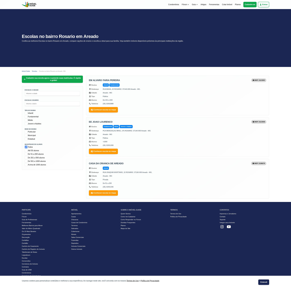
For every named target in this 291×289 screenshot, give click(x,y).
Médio (30, 120)
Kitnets (73, 234)
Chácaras (74, 219)
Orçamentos (26, 234)
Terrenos (74, 225)
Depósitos (74, 243)
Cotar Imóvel (227, 4)
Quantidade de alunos (33, 144)
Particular (32, 132)
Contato (222, 217)
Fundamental (33, 117)
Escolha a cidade (31, 90)
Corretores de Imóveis (30, 264)
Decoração (26, 237)
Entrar (265, 4)
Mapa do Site (125, 228)
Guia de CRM (27, 270)
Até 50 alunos (33, 150)
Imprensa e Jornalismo (228, 214)
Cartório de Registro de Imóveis (33, 249)
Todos (30, 147)
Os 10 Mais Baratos (29, 231)
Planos (238, 4)
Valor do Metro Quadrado (31, 228)
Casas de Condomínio (79, 222)
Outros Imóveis (76, 249)
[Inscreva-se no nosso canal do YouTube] (229, 227)
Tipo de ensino (30, 110)
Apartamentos (76, 214)
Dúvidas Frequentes (128, 222)
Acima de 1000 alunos (37, 165)
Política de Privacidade (150, 281)
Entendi (263, 282)
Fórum (184, 4)
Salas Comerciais (77, 237)
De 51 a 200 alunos (36, 154)
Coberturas (75, 231)
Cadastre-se (250, 4)
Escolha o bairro (32, 100)
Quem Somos (126, 214)
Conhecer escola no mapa (104, 110)
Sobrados (74, 228)
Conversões (26, 261)
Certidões (25, 240)
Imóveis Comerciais (78, 246)
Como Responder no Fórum (131, 219)
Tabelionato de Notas (29, 252)
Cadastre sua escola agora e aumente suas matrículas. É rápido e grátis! (53, 79)
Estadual (31, 139)
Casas (73, 217)
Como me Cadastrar (128, 217)
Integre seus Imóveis (227, 222)
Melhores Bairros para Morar (32, 225)
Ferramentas (214, 4)
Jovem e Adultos (34, 124)
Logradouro (26, 255)
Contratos (25, 267)
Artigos (203, 4)
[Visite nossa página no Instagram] (222, 227)
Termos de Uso (133, 281)
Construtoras (26, 273)
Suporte (222, 219)
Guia (194, 4)
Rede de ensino (30, 129)
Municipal (32, 135)
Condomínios (173, 4)
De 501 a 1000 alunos (37, 161)
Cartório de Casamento (30, 246)
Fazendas (74, 240)
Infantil (30, 113)
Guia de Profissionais (29, 219)
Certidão (25, 243)
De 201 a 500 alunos (36, 158)
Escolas (24, 258)
